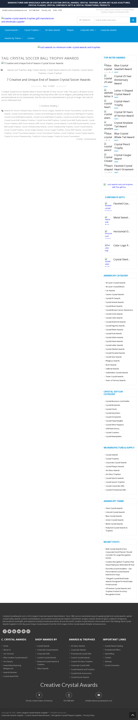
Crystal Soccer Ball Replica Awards (18, 117)
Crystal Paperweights (114, 421)
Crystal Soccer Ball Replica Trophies (47, 117)
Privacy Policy (88, 715)
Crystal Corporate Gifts (115, 486)
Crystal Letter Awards (114, 345)
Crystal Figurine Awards (115, 325)
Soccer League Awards (34, 130)
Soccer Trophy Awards (84, 133)
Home (5, 646)
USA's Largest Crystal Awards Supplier (32, 712)
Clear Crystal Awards (114, 508)
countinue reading (48, 105)
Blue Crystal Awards (114, 516)
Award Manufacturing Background (12, 667)
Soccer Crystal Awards (83, 126)
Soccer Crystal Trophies (14, 130)
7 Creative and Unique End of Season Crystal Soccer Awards (48, 79)
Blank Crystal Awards (114, 524)
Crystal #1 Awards (113, 298)
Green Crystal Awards (115, 520)
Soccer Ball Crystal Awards (78, 123)
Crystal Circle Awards (114, 314)
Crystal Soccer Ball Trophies (47, 120)
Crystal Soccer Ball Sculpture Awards (78, 117)
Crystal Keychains (113, 413)
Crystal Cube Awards (114, 318)
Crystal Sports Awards (115, 478)
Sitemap (108, 661)
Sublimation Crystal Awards (117, 372)
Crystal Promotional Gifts (116, 490)
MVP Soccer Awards (27, 123)
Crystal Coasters (112, 432)
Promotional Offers (112, 650)
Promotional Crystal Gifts (81, 653)
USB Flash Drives (112, 428)
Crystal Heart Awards (114, 341)
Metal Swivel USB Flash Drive (121, 217)
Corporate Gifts (87, 30)
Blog (29, 70)
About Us (7, 650)
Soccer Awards (60, 123)
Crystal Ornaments (113, 417)
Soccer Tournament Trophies (48, 133)
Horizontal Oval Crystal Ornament (121, 231)
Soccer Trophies (67, 133)
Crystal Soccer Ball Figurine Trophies (78, 114)
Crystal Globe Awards (114, 337)
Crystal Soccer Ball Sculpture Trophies (19, 120)
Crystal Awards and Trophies (83, 669)
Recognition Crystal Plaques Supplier (67, 715)
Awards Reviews (10, 672)
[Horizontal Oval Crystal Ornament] (108, 234)
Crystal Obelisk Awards (115, 349)
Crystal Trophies (31, 30)
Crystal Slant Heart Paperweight (121, 259)
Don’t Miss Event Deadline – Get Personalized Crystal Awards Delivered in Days (119, 571)
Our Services (8, 653)
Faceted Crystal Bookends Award (121, 203)
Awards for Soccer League (43, 110)
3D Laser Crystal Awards (115, 282)
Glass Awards (43, 668)
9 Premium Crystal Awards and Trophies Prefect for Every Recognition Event (118, 591)
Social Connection (112, 665)
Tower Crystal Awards (114, 376)
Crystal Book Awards (114, 306)
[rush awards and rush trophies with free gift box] (119, 187)
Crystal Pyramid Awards (115, 353)
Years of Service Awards (116, 380)
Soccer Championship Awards (34, 126)
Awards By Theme (13, 38)
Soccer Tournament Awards (24, 133)
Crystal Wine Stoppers (115, 424)
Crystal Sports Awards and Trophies (63, 70)
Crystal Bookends (113, 405)
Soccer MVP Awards (73, 130)
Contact (30, 38)
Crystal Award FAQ (10, 676)
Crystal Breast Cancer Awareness (119, 310)
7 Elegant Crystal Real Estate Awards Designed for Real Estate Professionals (119, 581)
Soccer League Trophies (54, 130)
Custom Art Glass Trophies (82, 661)
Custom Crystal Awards (46, 657)
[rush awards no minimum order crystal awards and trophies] (69, 47)
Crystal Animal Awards (115, 302)
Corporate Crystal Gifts (80, 665)
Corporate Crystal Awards (116, 462)
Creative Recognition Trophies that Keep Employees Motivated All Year (120, 563)
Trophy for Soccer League (42, 136)
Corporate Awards (109, 30)
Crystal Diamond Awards (116, 322)
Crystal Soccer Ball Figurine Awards (48, 114)
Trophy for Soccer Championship (17, 136)
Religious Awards (113, 361)
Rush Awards (111, 365)
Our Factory (8, 661)
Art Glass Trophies (113, 474)
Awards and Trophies (16, 70)
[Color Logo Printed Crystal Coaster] (108, 248)
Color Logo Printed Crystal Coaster (121, 245)
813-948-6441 (34, 10)
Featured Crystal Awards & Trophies (116, 529)
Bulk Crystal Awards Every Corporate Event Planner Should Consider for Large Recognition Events (119, 553)
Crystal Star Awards (114, 357)
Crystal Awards (11, 30)
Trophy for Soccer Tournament (66, 136)
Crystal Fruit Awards (114, 333)
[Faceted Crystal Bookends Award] (108, 206)
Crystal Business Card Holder (118, 401)
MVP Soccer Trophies (44, 123)
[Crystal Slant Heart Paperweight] (108, 262)
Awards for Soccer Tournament (68, 110)
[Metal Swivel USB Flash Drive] (108, 220)
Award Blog (109, 653)
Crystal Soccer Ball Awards (22, 114)
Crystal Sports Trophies (115, 482)
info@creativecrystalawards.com (14, 10)
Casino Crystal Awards (115, 294)
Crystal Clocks (111, 409)
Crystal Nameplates (114, 436)
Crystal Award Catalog (114, 646)
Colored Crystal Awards (115, 512)
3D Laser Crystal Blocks (115, 286)
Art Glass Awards (52, 30)
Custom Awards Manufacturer (37, 715)
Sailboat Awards (112, 368)
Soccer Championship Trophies (60, 126)
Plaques (70, 30)
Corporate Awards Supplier (12, 715)
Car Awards (110, 290)
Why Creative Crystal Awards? (15, 657)
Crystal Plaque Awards (115, 466)
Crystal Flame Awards (114, 329)
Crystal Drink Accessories (81, 673)
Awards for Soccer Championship (18, 110)
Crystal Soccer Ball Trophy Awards (74, 120)
